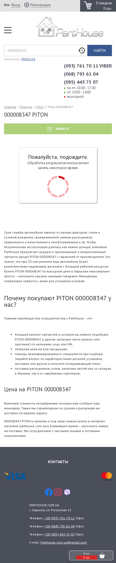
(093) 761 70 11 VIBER (88, 66)
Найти (100, 50)
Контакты (58, 461)
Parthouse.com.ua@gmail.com (63, 542)
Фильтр (62, 129)
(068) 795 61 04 (81, 74)
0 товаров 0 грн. (104, 6)
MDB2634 (28, 59)
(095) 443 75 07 (81, 82)
